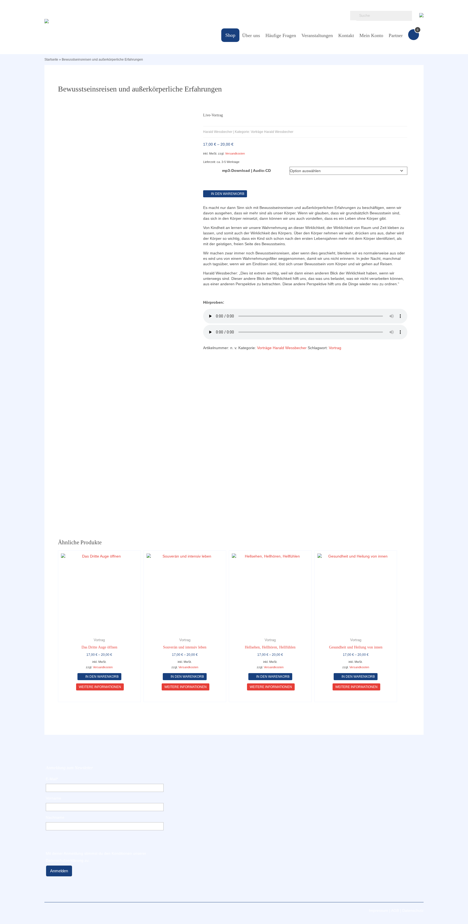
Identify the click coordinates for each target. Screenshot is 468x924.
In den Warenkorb (227, 194)
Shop (230, 35)
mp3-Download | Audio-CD (246, 170)
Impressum (378, 910)
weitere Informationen (100, 687)
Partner (396, 35)
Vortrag (335, 348)
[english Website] (421, 14)
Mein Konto (371, 35)
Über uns (251, 35)
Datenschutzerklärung (64, 860)
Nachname (55, 817)
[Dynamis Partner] (103, 21)
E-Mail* (52, 779)
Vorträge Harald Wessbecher (282, 348)
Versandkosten (235, 153)
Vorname (53, 798)
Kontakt (346, 35)
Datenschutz (413, 910)
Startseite (51, 59)
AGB (395, 910)
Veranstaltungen (317, 35)
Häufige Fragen (280, 35)
